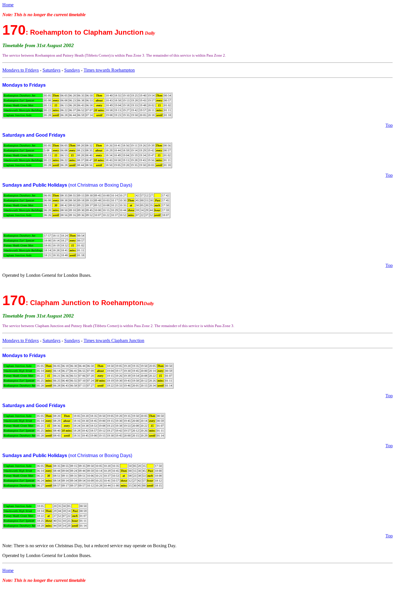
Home (8, 4)
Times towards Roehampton (109, 70)
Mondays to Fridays (20, 70)
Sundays (72, 70)
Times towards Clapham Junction (114, 340)
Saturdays (51, 70)
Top (389, 125)
